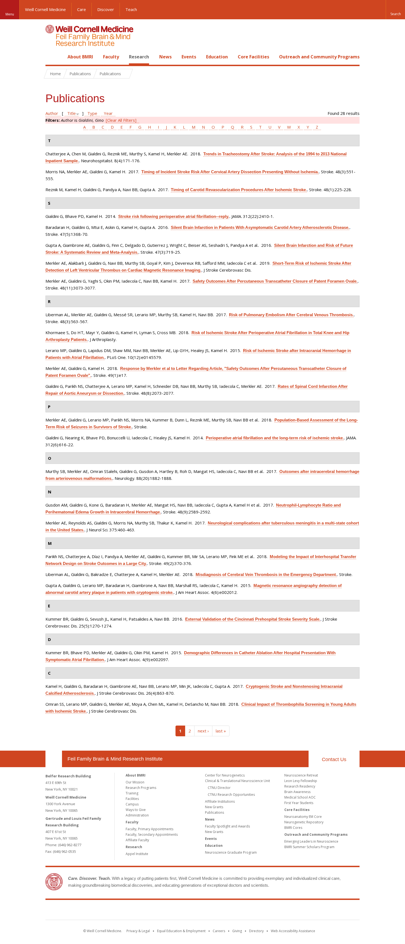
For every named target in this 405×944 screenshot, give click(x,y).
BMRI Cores (293, 827)
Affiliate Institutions (220, 801)
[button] (395, 9)
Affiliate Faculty (137, 840)
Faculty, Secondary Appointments (152, 834)
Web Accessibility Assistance (293, 931)
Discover (105, 9)
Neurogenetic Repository (303, 822)
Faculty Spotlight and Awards (227, 826)
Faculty (111, 57)
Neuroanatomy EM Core (303, 816)
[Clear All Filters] (121, 120)
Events (189, 57)
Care (81, 9)
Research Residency (299, 786)
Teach (131, 9)
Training (132, 793)
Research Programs (141, 787)
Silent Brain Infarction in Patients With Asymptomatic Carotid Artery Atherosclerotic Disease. (260, 227)
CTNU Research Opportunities (231, 794)
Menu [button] (10, 14)
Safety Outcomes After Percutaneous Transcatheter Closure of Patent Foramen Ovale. (275, 281)
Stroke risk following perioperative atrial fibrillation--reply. (173, 216)
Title (71, 113)
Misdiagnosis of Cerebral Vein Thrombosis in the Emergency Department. (266, 574)
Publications (214, 812)
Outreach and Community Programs (319, 57)
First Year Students (298, 802)
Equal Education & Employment (181, 931)
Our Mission (135, 782)
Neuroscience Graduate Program (231, 852)
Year (108, 113)
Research (139, 57)
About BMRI (80, 57)
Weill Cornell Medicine (45, 9)
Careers (219, 931)
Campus (132, 804)
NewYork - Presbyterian (248, 911)
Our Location (53, 759)
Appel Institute (137, 853)
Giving (237, 931)
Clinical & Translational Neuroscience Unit (237, 780)
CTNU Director (219, 787)
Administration (137, 815)
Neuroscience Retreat (301, 775)
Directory (256, 931)
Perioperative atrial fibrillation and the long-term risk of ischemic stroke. (275, 438)
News (165, 57)
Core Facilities (253, 57)
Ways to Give (136, 809)
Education (217, 57)
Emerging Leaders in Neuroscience (311, 841)
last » (221, 731)
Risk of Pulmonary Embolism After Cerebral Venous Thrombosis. (291, 314)
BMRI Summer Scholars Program (309, 847)
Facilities (132, 798)
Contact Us (334, 759)
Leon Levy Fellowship (300, 780)
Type (92, 113)
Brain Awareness (297, 791)
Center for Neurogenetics (225, 775)
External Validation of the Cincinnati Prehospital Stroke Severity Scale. (252, 619)
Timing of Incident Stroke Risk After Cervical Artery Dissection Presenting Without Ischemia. (230, 171)
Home (51, 56)
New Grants (214, 807)
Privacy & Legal (138, 931)
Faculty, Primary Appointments (149, 829)
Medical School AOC (300, 797)
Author (51, 113)
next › (203, 731)
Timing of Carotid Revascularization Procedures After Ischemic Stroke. (239, 189)
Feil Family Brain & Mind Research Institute (115, 759)
